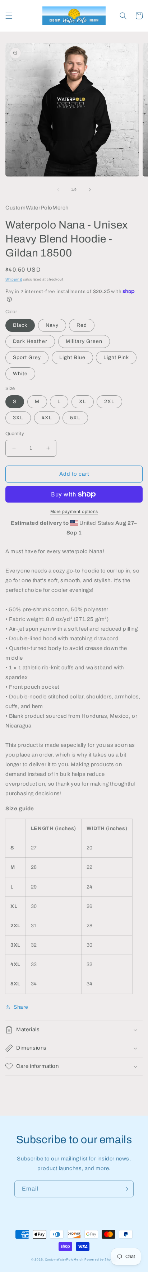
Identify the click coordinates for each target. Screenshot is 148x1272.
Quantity (14, 433)
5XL (75, 417)
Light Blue (72, 357)
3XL (18, 417)
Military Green (84, 341)
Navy (52, 325)
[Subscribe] (125, 1189)
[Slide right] (90, 190)
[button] (9, 16)
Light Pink (116, 357)
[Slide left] (58, 190)
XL (82, 401)
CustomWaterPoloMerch (64, 1259)
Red (82, 325)
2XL (109, 401)
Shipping (13, 279)
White (20, 373)
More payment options (74, 511)
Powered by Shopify (100, 1259)
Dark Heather (30, 341)
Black (20, 325)
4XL (47, 417)
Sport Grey (27, 357)
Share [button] (21, 1007)
